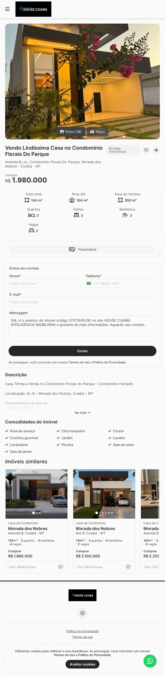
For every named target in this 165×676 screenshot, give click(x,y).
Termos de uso (82, 637)
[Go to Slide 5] (109, 513)
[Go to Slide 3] (40, 513)
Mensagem (18, 313)
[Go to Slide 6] (112, 513)
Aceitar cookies (82, 664)
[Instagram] (82, 613)
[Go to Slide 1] (33, 513)
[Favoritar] (146, 150)
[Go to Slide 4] (106, 513)
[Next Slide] (156, 81)
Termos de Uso (79, 362)
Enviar (82, 351)
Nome (15, 276)
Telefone (93, 276)
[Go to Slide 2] (37, 513)
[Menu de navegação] (7, 9)
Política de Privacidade (109, 362)
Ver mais (80, 412)
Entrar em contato (24, 268)
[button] (82, 81)
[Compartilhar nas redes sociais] (156, 150)
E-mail (15, 294)
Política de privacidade (82, 631)
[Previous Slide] (8, 81)
